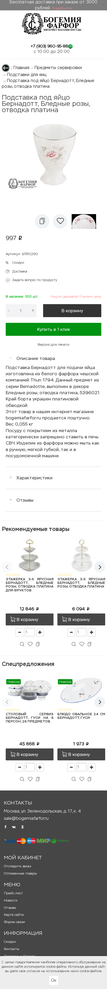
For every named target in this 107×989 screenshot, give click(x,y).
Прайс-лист (13, 893)
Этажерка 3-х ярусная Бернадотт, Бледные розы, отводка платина (81, 583)
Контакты (11, 949)
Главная (21, 67)
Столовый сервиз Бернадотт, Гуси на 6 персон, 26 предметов (30, 718)
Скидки (18, 262)
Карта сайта (14, 914)
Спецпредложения (28, 664)
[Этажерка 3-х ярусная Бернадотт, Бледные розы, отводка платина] (81, 555)
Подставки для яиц (26, 74)
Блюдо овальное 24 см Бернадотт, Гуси (81, 716)
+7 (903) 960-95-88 (49, 46)
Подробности (62, 8)
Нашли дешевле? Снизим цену (76, 296)
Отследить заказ (17, 866)
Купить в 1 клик (53, 329)
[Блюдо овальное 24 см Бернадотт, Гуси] (81, 690)
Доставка (19, 271)
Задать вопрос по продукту (34, 280)
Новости (10, 900)
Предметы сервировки (58, 67)
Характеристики (34, 478)
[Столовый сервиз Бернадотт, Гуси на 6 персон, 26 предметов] (30, 690)
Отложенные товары (20, 873)
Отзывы (25, 500)
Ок (53, 980)
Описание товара (35, 358)
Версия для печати (53, 344)
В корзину (72, 310)
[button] (42, 221)
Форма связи (14, 922)
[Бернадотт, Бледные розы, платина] (85, 221)
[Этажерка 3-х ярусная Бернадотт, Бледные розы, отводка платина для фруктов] (30, 555)
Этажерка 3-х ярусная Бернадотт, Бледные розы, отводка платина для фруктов (30, 584)
